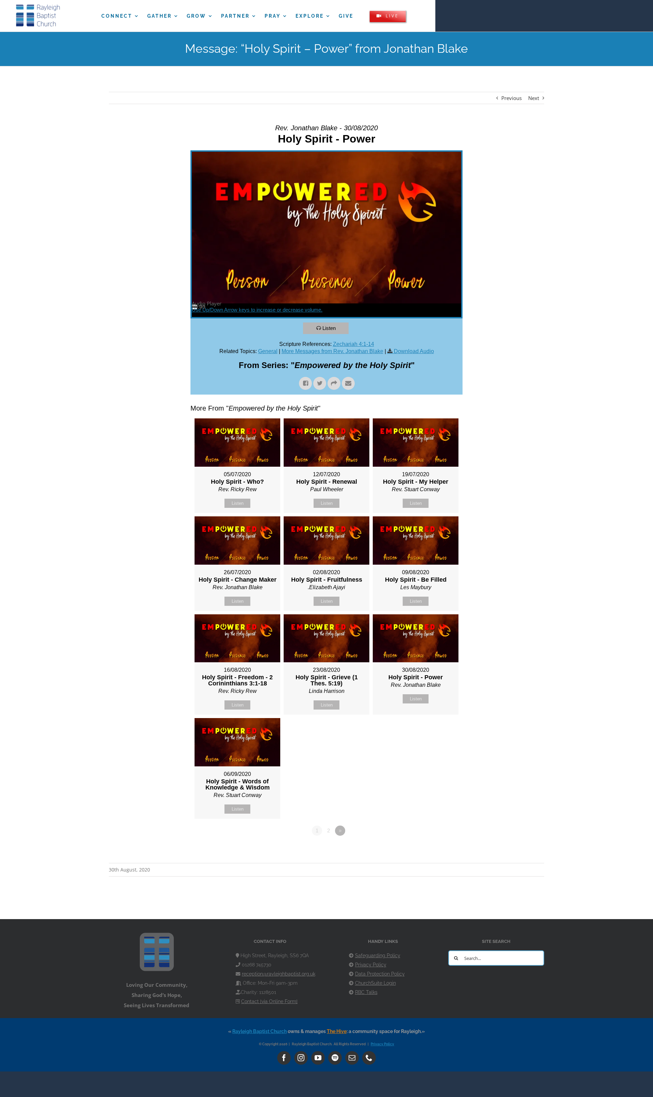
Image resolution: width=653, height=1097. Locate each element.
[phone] (369, 1058)
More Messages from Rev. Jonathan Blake (332, 351)
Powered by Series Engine (437, 849)
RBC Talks (366, 992)
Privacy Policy (370, 964)
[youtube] (318, 1058)
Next (533, 98)
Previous (511, 98)
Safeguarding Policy (377, 955)
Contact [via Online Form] (269, 1001)
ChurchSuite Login (375, 983)
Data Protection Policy (380, 974)
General (268, 351)
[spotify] (335, 1058)
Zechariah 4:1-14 (353, 344)
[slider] (257, 310)
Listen (329, 328)
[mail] (352, 1058)
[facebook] (284, 1058)
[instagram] (301, 1058)
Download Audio (414, 351)
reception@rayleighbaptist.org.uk (278, 974)
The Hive (337, 1031)
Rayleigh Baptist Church (259, 1031)
